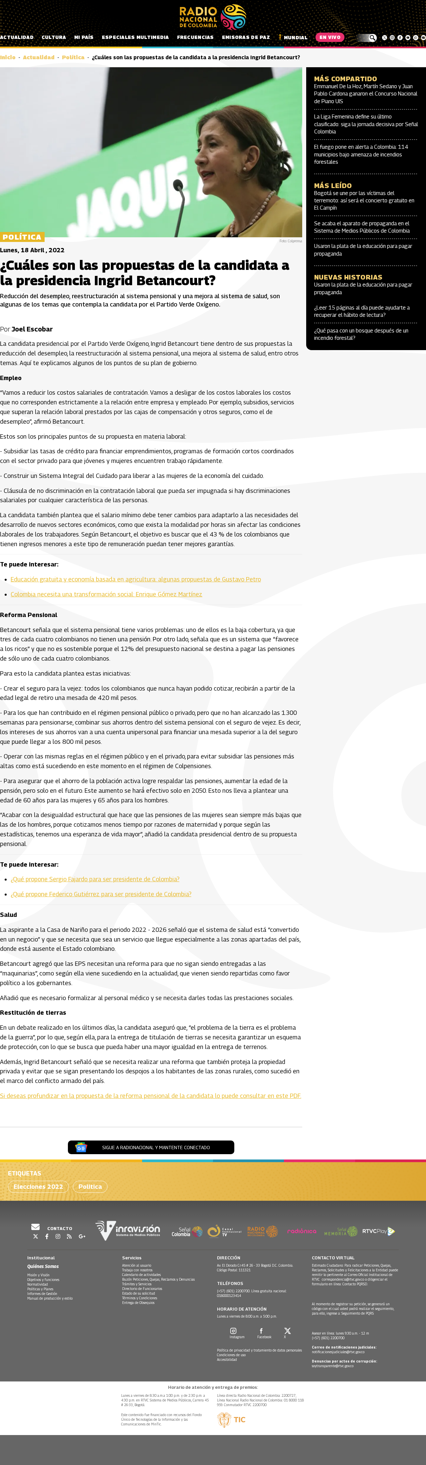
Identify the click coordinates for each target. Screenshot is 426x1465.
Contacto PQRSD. (355, 1284)
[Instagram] (392, 38)
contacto (59, 1228)
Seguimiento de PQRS (357, 1313)
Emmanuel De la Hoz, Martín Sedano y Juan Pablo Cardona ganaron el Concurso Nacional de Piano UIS (365, 94)
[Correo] (423, 38)
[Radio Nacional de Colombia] (213, 17)
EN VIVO (330, 37)
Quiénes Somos (43, 1266)
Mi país (84, 37)
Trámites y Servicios (136, 1284)
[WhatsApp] (415, 38)
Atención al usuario (136, 1265)
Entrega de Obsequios (138, 1303)
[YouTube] (407, 38)
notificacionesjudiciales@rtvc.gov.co (338, 1352)
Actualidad (17, 37)
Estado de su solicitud (138, 1293)
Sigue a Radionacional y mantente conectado (156, 1147)
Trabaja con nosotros (137, 1270)
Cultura (54, 37)
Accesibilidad (227, 1359)
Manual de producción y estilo (50, 1298)
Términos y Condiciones (139, 1298)
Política (73, 57)
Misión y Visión (38, 1275)
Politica (90, 1186)
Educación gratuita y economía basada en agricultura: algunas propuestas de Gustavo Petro (136, 579)
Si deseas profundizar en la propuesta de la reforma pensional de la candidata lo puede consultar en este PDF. (150, 1095)
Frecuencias (195, 37)
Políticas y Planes (40, 1289)
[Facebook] (399, 38)
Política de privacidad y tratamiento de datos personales (259, 1350)
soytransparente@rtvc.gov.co (332, 1366)
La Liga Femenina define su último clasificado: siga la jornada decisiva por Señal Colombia (366, 124)
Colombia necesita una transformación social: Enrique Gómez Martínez (106, 594)
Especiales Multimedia (135, 37)
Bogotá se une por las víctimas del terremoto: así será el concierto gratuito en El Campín (364, 200)
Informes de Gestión (42, 1294)
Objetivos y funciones (43, 1280)
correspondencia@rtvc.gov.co (343, 1279)
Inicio (8, 57)
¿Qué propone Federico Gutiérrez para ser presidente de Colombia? (101, 894)
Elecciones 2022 (38, 1186)
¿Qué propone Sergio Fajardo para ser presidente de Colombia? (95, 879)
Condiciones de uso (231, 1355)
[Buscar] (366, 38)
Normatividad (37, 1284)
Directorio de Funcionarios (142, 1289)
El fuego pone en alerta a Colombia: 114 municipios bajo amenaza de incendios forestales (361, 154)
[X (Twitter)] (384, 38)
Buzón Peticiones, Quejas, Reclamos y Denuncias (158, 1279)
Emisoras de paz (246, 37)
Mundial (296, 37)
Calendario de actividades (141, 1275)
